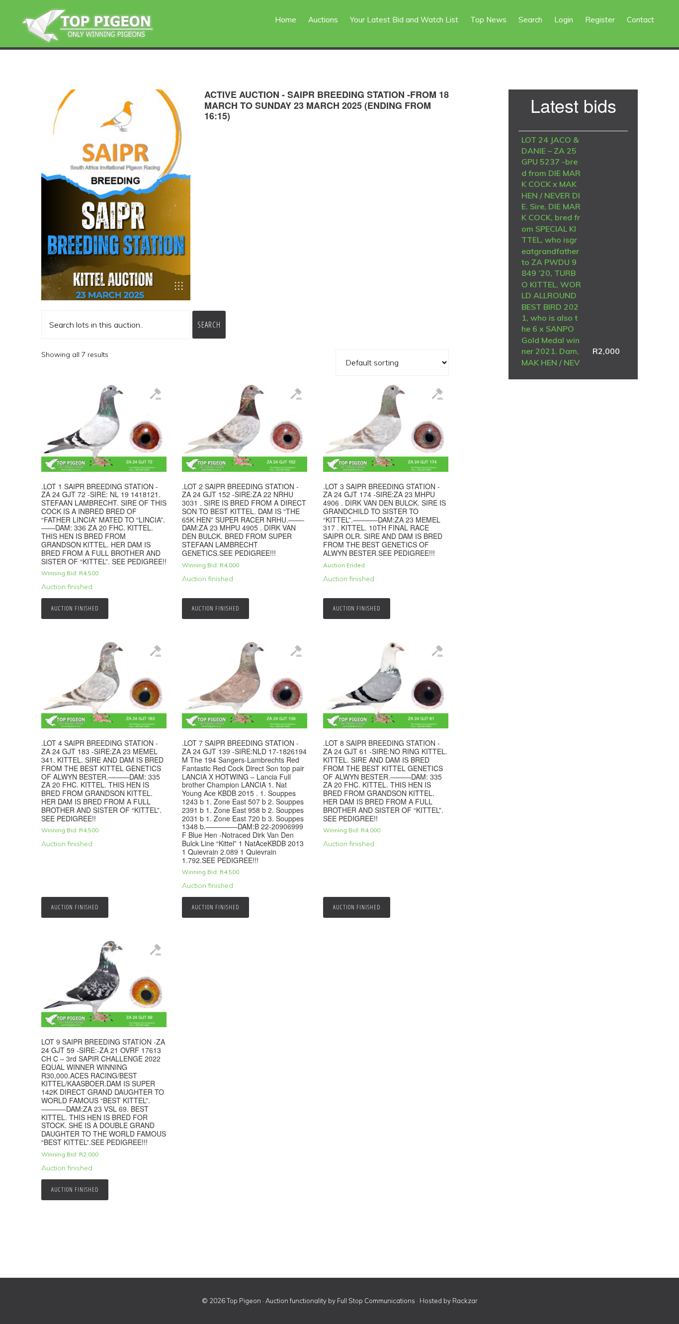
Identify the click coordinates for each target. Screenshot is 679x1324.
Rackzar (465, 1301)
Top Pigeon (99, 26)
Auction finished (74, 608)
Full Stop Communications (376, 1301)
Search (209, 324)
